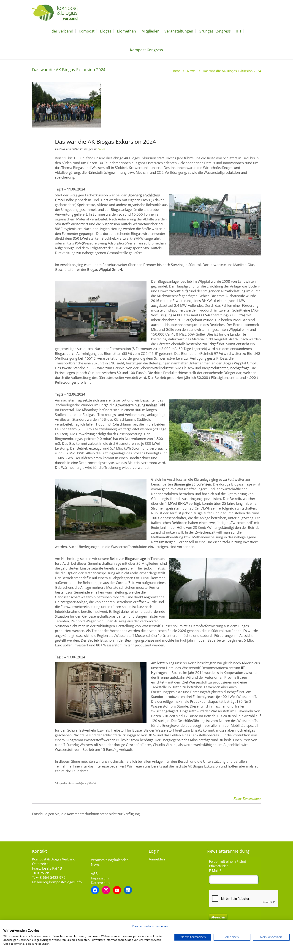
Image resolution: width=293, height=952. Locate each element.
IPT (238, 31)
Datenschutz (100, 882)
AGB (94, 873)
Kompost (87, 31)
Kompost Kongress (146, 49)
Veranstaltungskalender (109, 859)
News (191, 71)
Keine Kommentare (247, 798)
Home (176, 71)
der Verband (62, 31)
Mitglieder (150, 31)
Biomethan (126, 31)
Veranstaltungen (178, 31)
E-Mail (215, 870)
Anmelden (157, 859)
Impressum (100, 878)
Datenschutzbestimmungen (150, 926)
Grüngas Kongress (215, 31)
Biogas (105, 31)
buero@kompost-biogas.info (59, 882)
